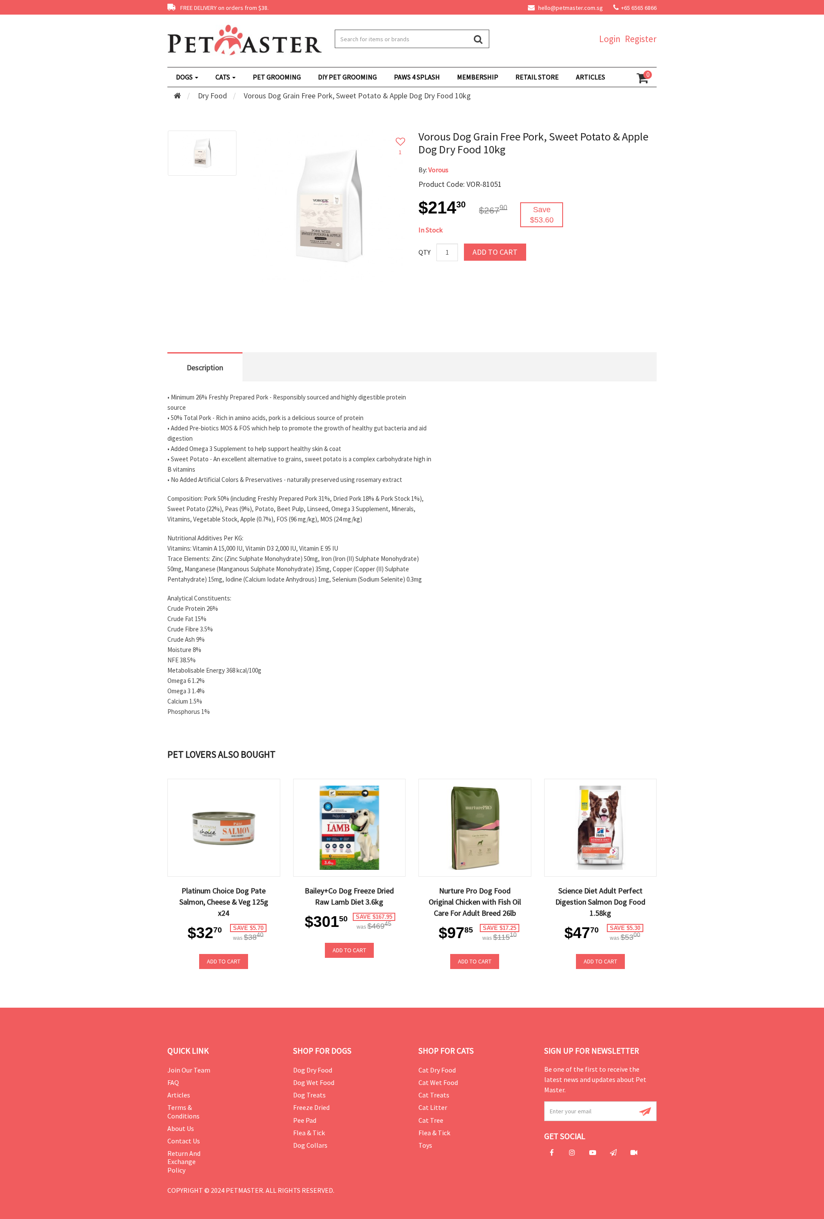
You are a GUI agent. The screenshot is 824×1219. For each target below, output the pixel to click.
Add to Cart (495, 252)
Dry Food (212, 96)
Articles (178, 1095)
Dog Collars (310, 1145)
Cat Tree (430, 1120)
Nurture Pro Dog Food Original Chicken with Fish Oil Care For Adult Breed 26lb (475, 902)
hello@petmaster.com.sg (570, 8)
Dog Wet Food (313, 1082)
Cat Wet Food (438, 1082)
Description (205, 367)
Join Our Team (188, 1070)
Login (610, 39)
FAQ (173, 1082)
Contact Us (183, 1141)
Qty (424, 252)
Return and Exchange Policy (183, 1161)
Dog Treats (309, 1095)
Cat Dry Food (437, 1070)
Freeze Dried (311, 1107)
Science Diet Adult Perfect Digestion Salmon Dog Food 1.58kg (600, 902)
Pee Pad (304, 1120)
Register (641, 39)
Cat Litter (432, 1107)
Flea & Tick (309, 1132)
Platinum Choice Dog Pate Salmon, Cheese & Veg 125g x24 (223, 902)
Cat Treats (433, 1095)
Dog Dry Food (312, 1070)
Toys (425, 1145)
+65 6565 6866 (639, 8)
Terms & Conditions (183, 1111)
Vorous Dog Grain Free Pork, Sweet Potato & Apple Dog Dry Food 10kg (357, 96)
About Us (180, 1128)
